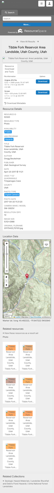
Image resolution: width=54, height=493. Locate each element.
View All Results (27, 41)
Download (42, 81)
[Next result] (37, 42)
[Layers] (46, 244)
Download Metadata (16, 103)
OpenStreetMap (35, 317)
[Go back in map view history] (6, 285)
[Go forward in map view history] (6, 281)
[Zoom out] (7, 271)
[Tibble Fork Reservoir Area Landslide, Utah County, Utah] (27, 59)
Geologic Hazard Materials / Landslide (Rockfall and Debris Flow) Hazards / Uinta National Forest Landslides (26, 484)
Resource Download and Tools (9, 69)
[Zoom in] (7, 243)
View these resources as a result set (21, 333)
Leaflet (17, 317)
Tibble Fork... (11, 368)
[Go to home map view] (6, 277)
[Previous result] (17, 42)
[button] (27, 276)
